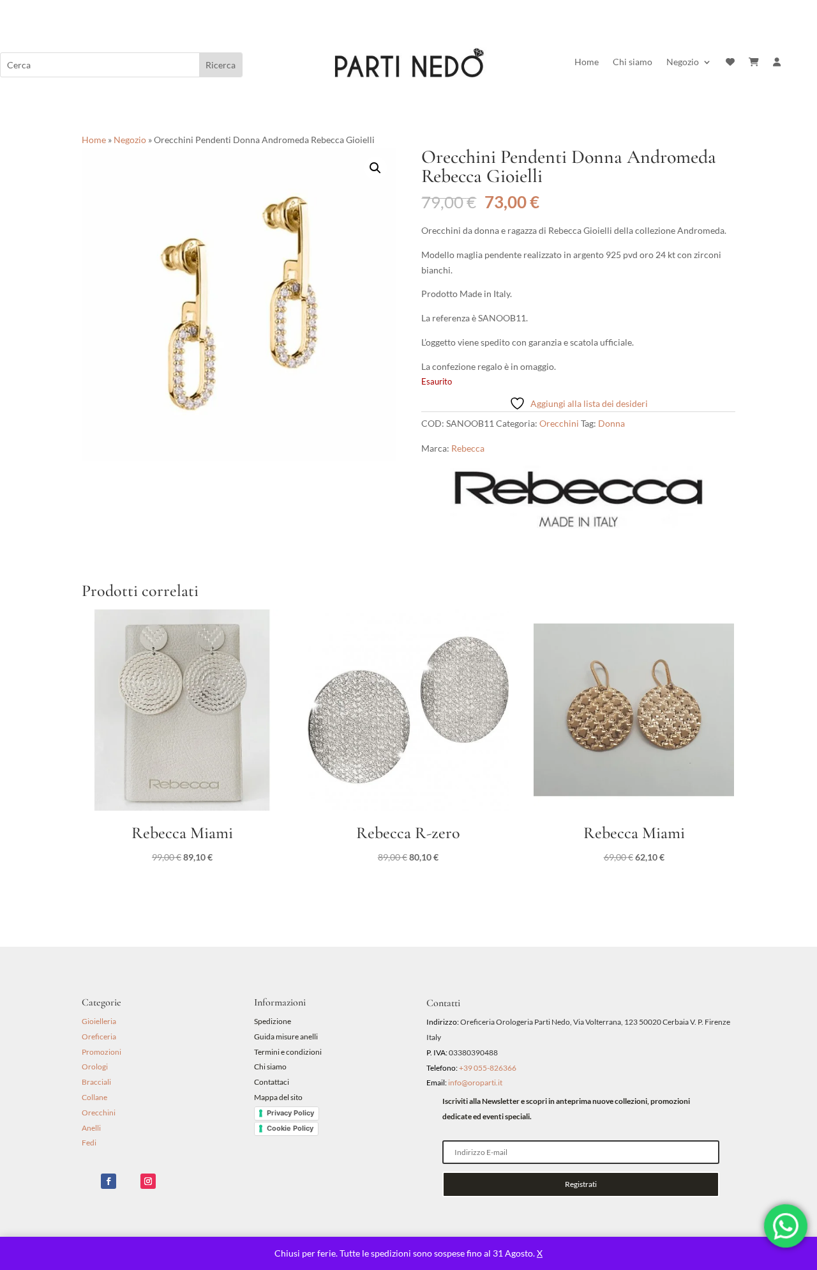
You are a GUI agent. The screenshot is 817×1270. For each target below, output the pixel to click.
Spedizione (272, 1021)
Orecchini (559, 423)
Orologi (95, 1066)
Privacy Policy (290, 1112)
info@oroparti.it (475, 1082)
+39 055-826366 (487, 1068)
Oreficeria (99, 1036)
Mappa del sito (278, 1097)
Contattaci (271, 1082)
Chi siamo (632, 62)
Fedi (89, 1142)
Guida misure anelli (286, 1036)
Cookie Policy (290, 1128)
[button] (375, 168)
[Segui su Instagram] (148, 1181)
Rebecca (467, 448)
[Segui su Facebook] (108, 1181)
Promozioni (101, 1052)
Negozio (682, 62)
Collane (94, 1097)
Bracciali (96, 1082)
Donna (611, 423)
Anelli (91, 1128)
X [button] (540, 1253)
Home (586, 62)
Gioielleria (99, 1021)
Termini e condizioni (288, 1052)
